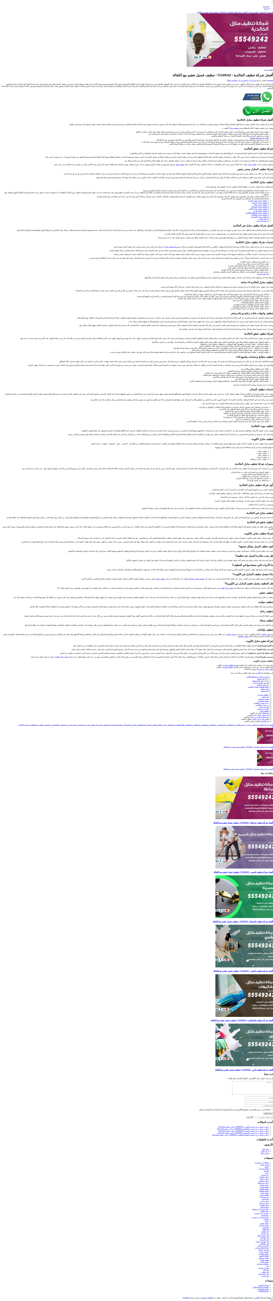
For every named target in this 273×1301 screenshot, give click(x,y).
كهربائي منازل (264, 707)
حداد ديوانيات (264, 1205)
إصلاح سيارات (264, 1169)
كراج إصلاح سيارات (262, 1248)
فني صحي (265, 715)
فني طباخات (265, 634)
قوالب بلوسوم (206, 1298)
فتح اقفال (265, 713)
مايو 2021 (265, 1149)
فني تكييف (260, 679)
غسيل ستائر (77, 725)
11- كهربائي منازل (262, 221)
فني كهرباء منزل (263, 274)
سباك (259, 715)
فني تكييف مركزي (259, 683)
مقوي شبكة (264, 1260)
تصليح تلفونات (264, 1189)
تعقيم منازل (264, 1193)
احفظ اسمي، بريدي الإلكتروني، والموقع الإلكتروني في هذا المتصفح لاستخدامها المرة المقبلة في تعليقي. (234, 1110)
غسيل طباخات (230, 634)
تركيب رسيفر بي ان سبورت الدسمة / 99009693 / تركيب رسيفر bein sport (243, 1133)
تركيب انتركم (264, 1177)
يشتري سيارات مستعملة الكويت (257, 677)
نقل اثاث (266, 1270)
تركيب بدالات (264, 1179)
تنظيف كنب (202, 725)
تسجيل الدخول (263, 1285)
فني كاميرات (264, 1240)
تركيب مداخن (264, 1185)
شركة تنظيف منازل (171, 247)
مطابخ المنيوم (264, 1256)
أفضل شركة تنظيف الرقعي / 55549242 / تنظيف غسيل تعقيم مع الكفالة (243, 971)
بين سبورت (265, 1175)
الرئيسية (266, 6)
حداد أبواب (265, 1199)
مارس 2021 (264, 1153)
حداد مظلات (264, 1211)
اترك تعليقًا (230, 80)
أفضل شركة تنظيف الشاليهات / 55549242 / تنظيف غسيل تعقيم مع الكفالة (242, 1020)
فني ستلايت (261, 685)
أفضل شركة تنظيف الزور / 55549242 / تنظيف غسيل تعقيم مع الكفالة (244, 1070)
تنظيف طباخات (243, 636)
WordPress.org (264, 1291)
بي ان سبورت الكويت (261, 703)
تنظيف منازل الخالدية (164, 725)
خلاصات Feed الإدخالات (261, 1287)
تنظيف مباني (194, 725)
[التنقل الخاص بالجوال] (272, 1)
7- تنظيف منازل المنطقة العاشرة (257, 213)
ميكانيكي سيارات (263, 1264)
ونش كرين (265, 1276)
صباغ (267, 1221)
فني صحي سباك (263, 1235)
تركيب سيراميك (263, 1183)
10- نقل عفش (264, 219)
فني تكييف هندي (257, 681)
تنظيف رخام (218, 725)
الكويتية (258, 673)
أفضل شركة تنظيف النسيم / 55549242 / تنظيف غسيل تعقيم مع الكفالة (243, 872)
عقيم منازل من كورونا (265, 669)
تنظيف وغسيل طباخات (196, 579)
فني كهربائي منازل (262, 1242)
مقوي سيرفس (263, 699)
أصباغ (267, 1167)
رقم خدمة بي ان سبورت (260, 1217)
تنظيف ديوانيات (227, 725)
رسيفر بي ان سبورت (261, 1213)
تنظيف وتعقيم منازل (135, 725)
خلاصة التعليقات (263, 1289)
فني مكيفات (264, 1244)
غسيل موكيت (51, 725)
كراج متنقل (265, 691)
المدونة (266, 8)
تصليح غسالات (264, 1191)
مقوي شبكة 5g (263, 701)
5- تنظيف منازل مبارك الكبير (259, 209)
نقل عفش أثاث (263, 1274)
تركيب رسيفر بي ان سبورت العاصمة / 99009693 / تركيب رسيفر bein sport (243, 1129)
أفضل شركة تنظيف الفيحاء (259, 138)
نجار (267, 1266)
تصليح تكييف (264, 1187)
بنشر (267, 1173)
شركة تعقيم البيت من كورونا (259, 717)
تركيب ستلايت (264, 1181)
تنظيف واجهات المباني (149, 725)
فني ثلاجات (265, 1233)
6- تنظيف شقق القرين (261, 211)
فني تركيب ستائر (258, 719)
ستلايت (266, 1219)
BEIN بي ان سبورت (262, 1163)
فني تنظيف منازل (41, 725)
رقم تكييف (265, 1215)
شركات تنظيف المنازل (120, 725)
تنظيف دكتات (160, 579)
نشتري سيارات (263, 1268)
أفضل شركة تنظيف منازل (264, 725)
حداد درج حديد (264, 1203)
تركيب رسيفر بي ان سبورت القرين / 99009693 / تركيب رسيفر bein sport (243, 1127)
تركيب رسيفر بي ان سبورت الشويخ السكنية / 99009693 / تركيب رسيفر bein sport (240, 1135)
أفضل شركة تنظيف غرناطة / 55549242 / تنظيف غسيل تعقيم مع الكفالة (243, 823)
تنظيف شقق (180, 164)
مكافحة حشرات (227, 667)
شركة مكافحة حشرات (230, 665)
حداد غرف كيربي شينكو (260, 1209)
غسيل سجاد (68, 725)
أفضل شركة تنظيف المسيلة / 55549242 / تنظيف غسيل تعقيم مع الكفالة (243, 921)
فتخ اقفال (265, 1229)
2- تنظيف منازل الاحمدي (260, 203)
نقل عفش (265, 697)
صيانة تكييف (264, 1223)
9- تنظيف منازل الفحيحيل (260, 217)
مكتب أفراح (264, 1262)
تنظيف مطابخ (185, 725)
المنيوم (266, 1171)
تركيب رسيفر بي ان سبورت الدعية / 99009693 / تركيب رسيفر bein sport (244, 1131)
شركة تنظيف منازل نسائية (90, 725)
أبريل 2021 (265, 1151)
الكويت (256, 1298)
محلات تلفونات (263, 1254)
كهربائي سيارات (263, 1250)
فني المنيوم (265, 721)
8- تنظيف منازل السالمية (260, 215)
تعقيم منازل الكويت (226, 588)
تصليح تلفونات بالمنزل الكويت (258, 687)
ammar (270, 80)
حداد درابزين (264, 1201)
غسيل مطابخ (59, 725)
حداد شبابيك (264, 1207)
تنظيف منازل (268, 70)
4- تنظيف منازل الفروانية (260, 207)
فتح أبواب (265, 1227)
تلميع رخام (235, 725)
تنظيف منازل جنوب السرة (257, 201)
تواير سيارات (264, 1197)
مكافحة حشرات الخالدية (26, 725)
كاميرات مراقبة (263, 709)
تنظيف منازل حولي (260, 205)
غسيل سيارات (264, 1225)
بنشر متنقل (265, 689)
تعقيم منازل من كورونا (247, 725)
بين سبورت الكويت (262, 705)
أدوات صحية (264, 1165)
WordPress (186, 1298)
